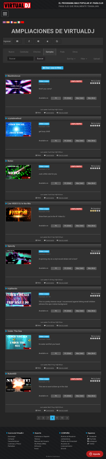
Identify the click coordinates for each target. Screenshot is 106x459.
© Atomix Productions (53, 456)
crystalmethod (14, 118)
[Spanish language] (7, 22)
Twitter (91, 444)
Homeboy (96, 208)
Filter (83, 59)
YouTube (92, 439)
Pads (62, 52)
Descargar (11, 436)
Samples (50, 52)
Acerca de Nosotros (68, 436)
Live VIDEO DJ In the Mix (19, 203)
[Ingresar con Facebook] (29, 41)
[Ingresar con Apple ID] (47, 41)
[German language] (15, 22)
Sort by (70, 59)
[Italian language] (18, 22)
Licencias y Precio (14, 444)
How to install (63, 113)
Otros (75, 52)
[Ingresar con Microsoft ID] (38, 41)
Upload (97, 59)
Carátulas (24, 52)
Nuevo (11, 52)
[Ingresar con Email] (17, 41)
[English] (4, 22)
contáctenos (65, 439)
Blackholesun (14, 76)
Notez (10, 161)
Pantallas (11, 446)
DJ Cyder (96, 81)
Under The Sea (15, 331)
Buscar (40, 58)
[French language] (11, 22)
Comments (50, 113)
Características (13, 441)
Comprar (11, 439)
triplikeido (12, 288)
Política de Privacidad (69, 441)
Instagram (93, 441)
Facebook (92, 436)
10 (62, 418)
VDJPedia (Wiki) (40, 444)
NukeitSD (12, 374)
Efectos (37, 52)
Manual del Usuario (41, 441)
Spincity (11, 246)
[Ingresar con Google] (57, 41)
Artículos (37, 446)
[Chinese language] (22, 22)
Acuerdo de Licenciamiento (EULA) (66, 446)
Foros (36, 449)
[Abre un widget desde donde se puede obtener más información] (94, 454)
